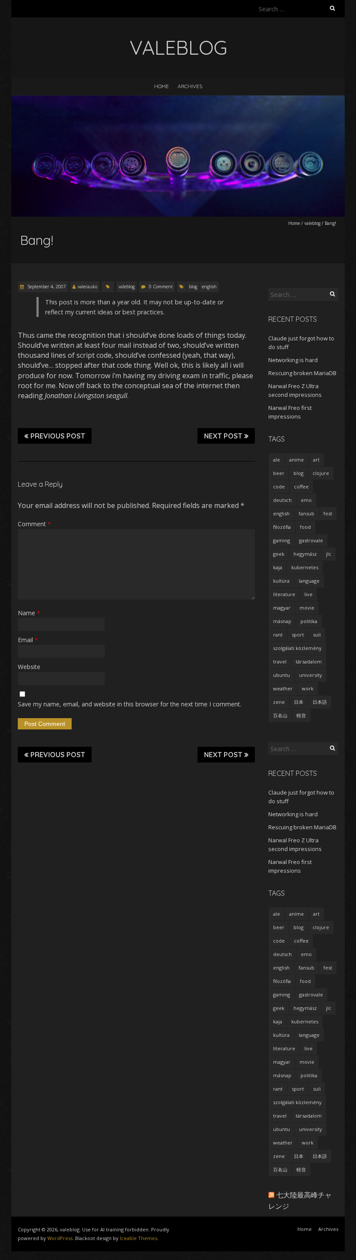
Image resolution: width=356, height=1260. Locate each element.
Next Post (223, 436)
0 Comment (161, 287)
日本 (298, 702)
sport (298, 634)
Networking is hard (293, 360)
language (309, 580)
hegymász (305, 554)
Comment (34, 524)
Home (161, 86)
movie (307, 607)
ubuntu (281, 675)
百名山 (280, 715)
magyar (281, 607)
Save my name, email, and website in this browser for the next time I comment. (129, 704)
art (316, 459)
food (305, 527)
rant (278, 634)
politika (308, 621)
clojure (321, 473)
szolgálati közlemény (297, 648)
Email (28, 640)
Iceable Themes (138, 1238)
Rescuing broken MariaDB (302, 373)
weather (283, 688)
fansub (306, 513)
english (209, 287)
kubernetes (304, 567)
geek (278, 554)
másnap (282, 621)
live (308, 594)
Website (29, 667)
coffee (301, 486)
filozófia (282, 527)
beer (278, 473)
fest (327, 513)
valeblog (312, 223)
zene (279, 702)
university (310, 675)
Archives (190, 86)
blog (193, 287)
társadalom (309, 661)
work (307, 688)
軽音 (301, 715)
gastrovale (311, 540)
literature (284, 594)
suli (317, 634)
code (279, 486)
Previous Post (57, 436)
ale (276, 459)
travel (280, 661)
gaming (281, 540)
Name (29, 613)
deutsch (282, 500)
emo (306, 500)
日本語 (320, 702)
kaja (277, 567)
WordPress (60, 1238)
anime (296, 459)
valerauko (87, 287)
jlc (328, 554)
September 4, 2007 (46, 287)
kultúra (281, 580)
